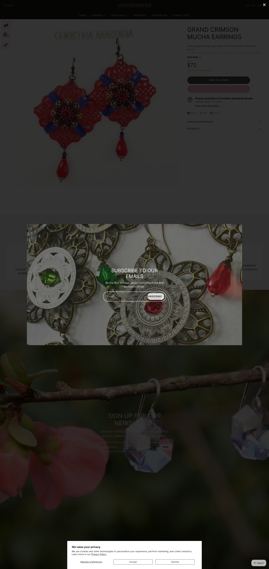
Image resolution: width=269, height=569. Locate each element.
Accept (133, 561)
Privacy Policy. (99, 554)
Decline (175, 561)
